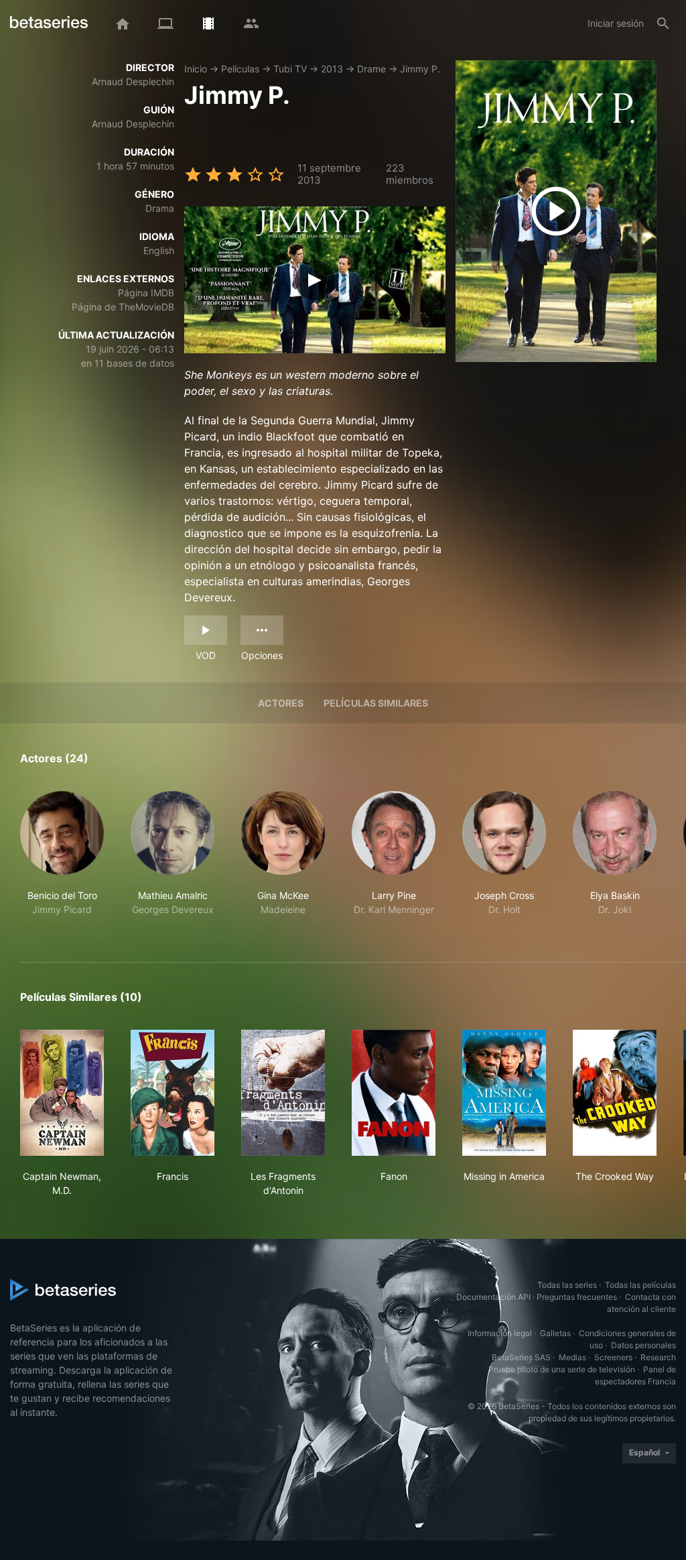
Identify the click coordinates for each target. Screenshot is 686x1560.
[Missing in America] (504, 1093)
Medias (572, 1357)
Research (658, 1357)
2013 (332, 68)
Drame (371, 68)
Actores (280, 703)
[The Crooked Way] (615, 1093)
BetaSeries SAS (521, 1357)
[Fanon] (393, 1093)
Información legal (500, 1333)
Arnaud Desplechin (133, 81)
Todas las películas (640, 1285)
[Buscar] (663, 23)
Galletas (555, 1333)
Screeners (613, 1357)
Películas (240, 68)
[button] (62, 861)
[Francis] (172, 1093)
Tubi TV (290, 68)
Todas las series (567, 1285)
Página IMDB (146, 292)
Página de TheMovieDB (123, 306)
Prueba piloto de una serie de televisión (561, 1369)
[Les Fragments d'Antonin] (283, 1093)
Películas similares (376, 703)
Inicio (195, 68)
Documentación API (493, 1297)
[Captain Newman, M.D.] (62, 1093)
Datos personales (643, 1345)
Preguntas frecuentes (577, 1297)
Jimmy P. (420, 68)
